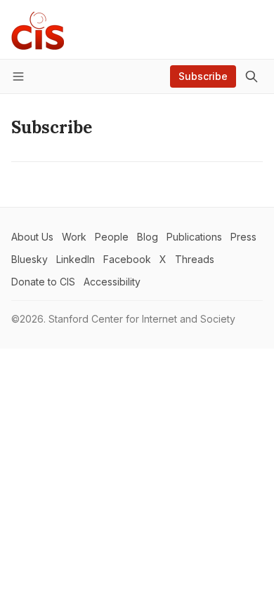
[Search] (251, 76)
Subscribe (203, 76)
